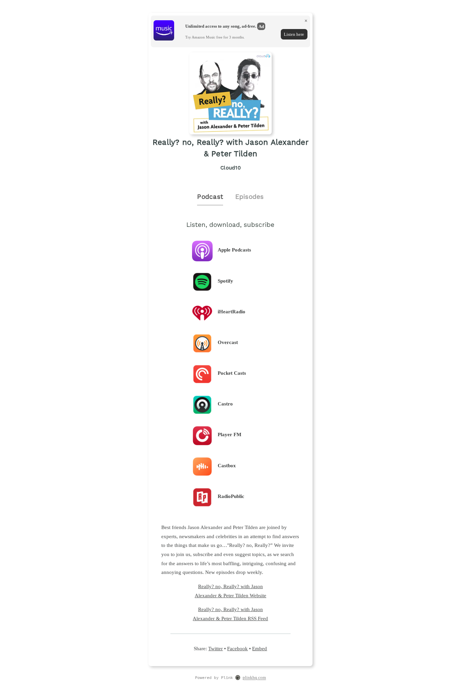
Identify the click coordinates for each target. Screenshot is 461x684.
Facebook (237, 648)
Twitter (215, 648)
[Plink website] (237, 678)
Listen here (294, 34)
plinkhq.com (254, 678)
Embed (259, 648)
